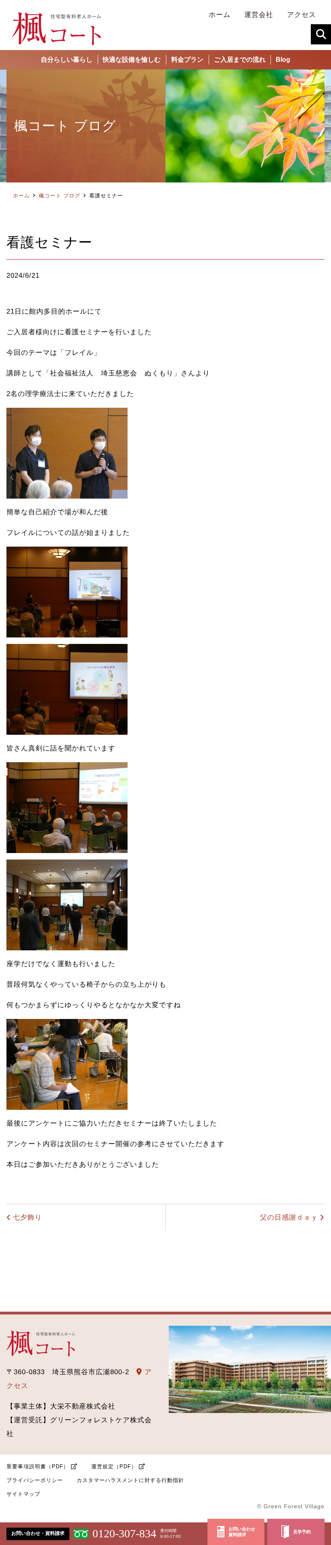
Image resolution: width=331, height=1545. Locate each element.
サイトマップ (23, 1494)
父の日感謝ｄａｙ (289, 1217)
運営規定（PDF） (114, 1466)
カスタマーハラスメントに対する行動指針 (130, 1480)
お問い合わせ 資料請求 (241, 1531)
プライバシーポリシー (34, 1480)
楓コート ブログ (59, 196)
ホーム (21, 196)
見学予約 (302, 1531)
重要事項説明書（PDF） (37, 1466)
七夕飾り (27, 1217)
